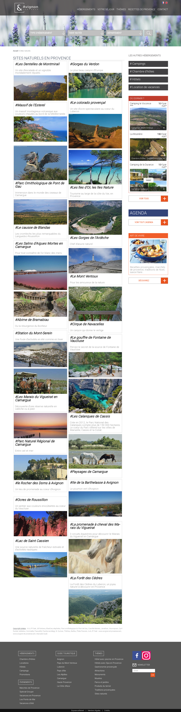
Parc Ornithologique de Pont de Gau (39, 184)
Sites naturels (101, 694)
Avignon (60, 659)
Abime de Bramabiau (33, 320)
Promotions (25, 674)
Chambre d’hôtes (27, 659)
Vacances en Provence (30, 695)
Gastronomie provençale (106, 667)
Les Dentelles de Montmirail (38, 64)
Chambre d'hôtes (143, 71)
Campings (138, 63)
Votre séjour (106, 9)
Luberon (61, 667)
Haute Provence (64, 682)
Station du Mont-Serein (34, 333)
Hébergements (86, 9)
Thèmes (121, 9)
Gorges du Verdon (85, 64)
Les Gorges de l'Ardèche (90, 238)
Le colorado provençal (88, 103)
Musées (98, 678)
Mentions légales (94, 710)
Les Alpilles (62, 674)
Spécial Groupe (27, 692)
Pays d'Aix (61, 670)
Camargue (61, 678)
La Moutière (136, 134)
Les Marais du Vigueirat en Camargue (36, 398)
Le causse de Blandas (33, 227)
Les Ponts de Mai (27, 699)
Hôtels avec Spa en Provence (108, 663)
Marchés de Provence (29, 688)
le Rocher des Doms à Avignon (40, 483)
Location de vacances (146, 87)
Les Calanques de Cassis (91, 416)
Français (163, 2)
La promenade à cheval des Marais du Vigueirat (95, 526)
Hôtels (136, 79)
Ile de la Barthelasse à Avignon (95, 482)
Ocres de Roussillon (32, 500)
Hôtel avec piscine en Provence (109, 659)
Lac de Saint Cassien (33, 541)
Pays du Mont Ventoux (67, 663)
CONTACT (163, 9)
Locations (24, 663)
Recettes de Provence (141, 9)
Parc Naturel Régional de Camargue (35, 442)
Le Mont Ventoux (85, 276)
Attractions (100, 670)
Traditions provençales (105, 690)
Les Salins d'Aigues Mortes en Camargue (39, 245)
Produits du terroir (103, 686)
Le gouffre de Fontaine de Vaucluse (90, 339)
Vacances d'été (27, 703)
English (166, 2)
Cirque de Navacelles (88, 324)
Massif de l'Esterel (31, 105)
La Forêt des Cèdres (87, 578)
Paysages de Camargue (90, 472)
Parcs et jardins (102, 682)
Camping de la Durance (142, 164)
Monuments (100, 674)
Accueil (15, 51)
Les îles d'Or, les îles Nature (92, 187)
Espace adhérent (77, 710)
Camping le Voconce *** (140, 104)
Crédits (107, 710)
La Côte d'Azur (63, 686)
